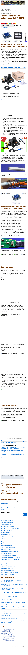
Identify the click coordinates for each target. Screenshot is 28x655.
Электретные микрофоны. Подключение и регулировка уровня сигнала (15, 486)
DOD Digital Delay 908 (6, 599)
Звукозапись (4, 538)
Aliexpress (4, 475)
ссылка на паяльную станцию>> (13, 68)
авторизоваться (4, 503)
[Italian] (11, 23)
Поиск (25, 514)
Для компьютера (5, 534)
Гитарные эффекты (6, 530)
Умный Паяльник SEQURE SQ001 (10, 453)
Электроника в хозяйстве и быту (10, 12)
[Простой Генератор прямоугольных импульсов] (3, 492)
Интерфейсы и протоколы (8, 543)
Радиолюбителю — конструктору (10, 559)
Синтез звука (4, 564)
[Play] (14, 144)
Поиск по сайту (5, 512)
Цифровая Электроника (7, 570)
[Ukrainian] (15, 23)
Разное (3, 561)
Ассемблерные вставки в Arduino (10, 618)
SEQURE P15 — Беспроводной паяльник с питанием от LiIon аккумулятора (13, 447)
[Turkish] (14, 23)
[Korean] (12, 23)
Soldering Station (19, 475)
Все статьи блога (5, 9)
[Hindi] (9, 23)
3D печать (4, 519)
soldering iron (10, 475)
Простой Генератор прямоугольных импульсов (14, 492)
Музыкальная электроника (8, 555)
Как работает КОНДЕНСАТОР (9, 597)
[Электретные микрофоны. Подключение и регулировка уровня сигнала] (3, 485)
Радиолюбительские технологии (10, 10)
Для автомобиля (5, 532)
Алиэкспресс (4, 477)
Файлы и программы (7, 568)
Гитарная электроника (7, 526)
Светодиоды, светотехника (8, 563)
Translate (5, 27)
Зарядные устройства (7, 536)
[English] (1, 23)
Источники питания (6, 545)
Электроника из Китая (7, 13)
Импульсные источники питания (10, 542)
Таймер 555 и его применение (9, 566)
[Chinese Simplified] (4, 23)
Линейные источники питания (9, 551)
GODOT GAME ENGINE (7, 520)
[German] (7, 23)
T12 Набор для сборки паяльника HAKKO (12, 454)
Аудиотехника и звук (7, 522)
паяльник (21, 477)
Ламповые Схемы (6, 549)
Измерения (4, 540)
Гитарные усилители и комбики (10, 528)
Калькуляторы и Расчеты (8, 547)
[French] (6, 23)
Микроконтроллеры (6, 553)
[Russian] (3, 23)
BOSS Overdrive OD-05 (7, 611)
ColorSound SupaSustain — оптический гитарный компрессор (11, 580)
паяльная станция (13, 477)
